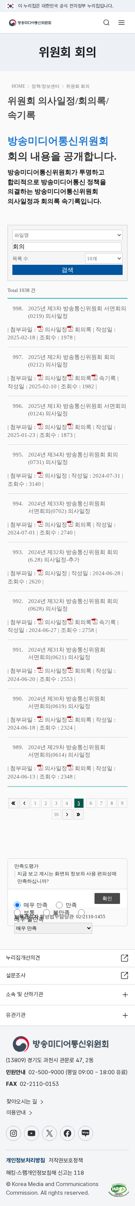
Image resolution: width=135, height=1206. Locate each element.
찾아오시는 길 (22, 1101)
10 (56, 814)
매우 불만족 (29, 919)
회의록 (82, 330)
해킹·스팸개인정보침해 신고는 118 (45, 1172)
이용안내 (16, 1112)
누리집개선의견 (23, 957)
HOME (18, 86)
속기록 (107, 378)
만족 (71, 905)
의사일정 (55, 330)
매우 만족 (36, 905)
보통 (29, 913)
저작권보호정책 (66, 1160)
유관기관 (16, 1015)
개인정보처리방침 (25, 1160)
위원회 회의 (78, 86)
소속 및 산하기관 (24, 994)
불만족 (61, 913)
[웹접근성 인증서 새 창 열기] (118, 1187)
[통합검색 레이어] (106, 22)
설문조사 (16, 975)
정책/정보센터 (46, 86)
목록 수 (20, 258)
